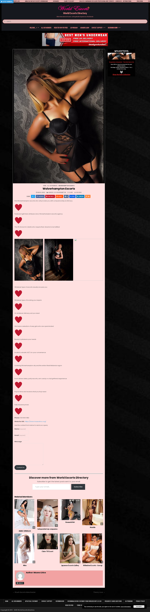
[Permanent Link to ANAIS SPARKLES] (24, 514)
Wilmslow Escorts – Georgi (92, 565)
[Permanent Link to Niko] (24, 548)
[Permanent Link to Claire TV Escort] (47, 541)
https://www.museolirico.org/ (35, 421)
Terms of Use (81, 605)
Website (20, 583)
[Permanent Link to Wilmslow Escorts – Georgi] (92, 548)
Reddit (60, 196)
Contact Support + (98, 27)
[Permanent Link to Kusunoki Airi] (70, 509)
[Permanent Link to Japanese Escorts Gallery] (70, 548)
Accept (139, 607)
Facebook (41, 196)
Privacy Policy (140, 601)
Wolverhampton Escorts (59, 188)
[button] (28, 260)
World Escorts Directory (75, 13)
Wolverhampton (61, 192)
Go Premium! (129, 601)
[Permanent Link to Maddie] (92, 512)
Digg (73, 196)
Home (44, 186)
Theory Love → (99, 592)
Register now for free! (61, 27)
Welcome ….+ (33, 27)
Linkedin (81, 196)
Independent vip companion (47, 529)
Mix (89, 196)
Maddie (92, 527)
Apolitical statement (31, 601)
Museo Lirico (41, 192)
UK (55, 192)
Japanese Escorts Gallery (70, 565)
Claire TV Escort (47, 551)
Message (18, 442)
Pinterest (51, 196)
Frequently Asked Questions (113, 601)
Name (20, 429)
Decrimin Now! (60, 601)
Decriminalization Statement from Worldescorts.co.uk (84, 601)
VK (67, 196)
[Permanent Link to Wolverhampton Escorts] (59, 116)
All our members (46, 27)
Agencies (51, 192)
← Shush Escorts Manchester (24, 592)
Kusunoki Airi (70, 522)
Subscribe (78, 486)
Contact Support (46, 601)
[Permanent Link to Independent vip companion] (47, 513)
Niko (24, 565)
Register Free (69, 605)
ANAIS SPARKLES (25, 531)
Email (19, 435)
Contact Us (20, 467)
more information (126, 606)
